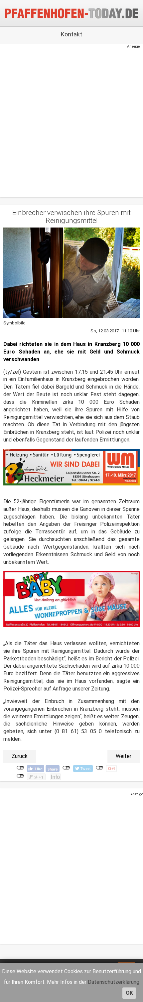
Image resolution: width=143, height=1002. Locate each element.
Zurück (20, 756)
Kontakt (71, 34)
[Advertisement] (68, 120)
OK (129, 993)
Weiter (123, 756)
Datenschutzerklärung (113, 982)
